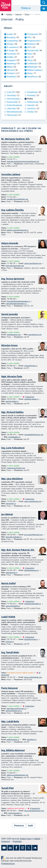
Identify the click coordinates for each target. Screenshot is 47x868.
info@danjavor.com (14, 335)
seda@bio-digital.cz (31, 399)
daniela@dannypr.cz (31, 570)
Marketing (11, 64)
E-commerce (12, 47)
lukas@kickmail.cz (31, 639)
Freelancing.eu (3, 857)
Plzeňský (31, 95)
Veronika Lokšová (10, 174)
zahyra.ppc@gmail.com (32, 263)
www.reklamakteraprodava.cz (16, 304)
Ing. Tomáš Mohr (10, 652)
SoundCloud (35, 848)
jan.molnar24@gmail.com (33, 535)
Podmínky (17, 841)
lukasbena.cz (31, 739)
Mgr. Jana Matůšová (12, 478)
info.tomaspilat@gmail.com (34, 811)
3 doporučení (29, 568)
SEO (29, 47)
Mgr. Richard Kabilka (12, 412)
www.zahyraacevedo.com (15, 266)
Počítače (11, 73)
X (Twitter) (28, 848)
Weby (29, 73)
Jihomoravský (13, 99)
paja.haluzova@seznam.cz (16, 708)
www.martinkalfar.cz (13, 606)
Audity (10, 34)
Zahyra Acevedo (9, 243)
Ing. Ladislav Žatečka (12, 209)
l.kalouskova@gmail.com (16, 468)
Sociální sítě (32, 50)
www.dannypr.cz (11, 573)
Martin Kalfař (8, 583)
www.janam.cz (11, 503)
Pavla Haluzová (9, 688)
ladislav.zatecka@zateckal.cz (17, 230)
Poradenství (32, 34)
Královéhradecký (14, 105)
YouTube (4, 848)
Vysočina (31, 108)
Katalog (9, 14)
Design (10, 44)
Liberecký (11, 108)
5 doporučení (29, 499)
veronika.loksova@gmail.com (17, 199)
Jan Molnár (7, 514)
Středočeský (32, 102)
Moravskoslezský (14, 112)
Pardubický (32, 92)
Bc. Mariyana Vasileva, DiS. (15, 138)
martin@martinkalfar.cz (32, 604)
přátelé (37, 839)
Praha (27, 14)
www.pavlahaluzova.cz (14, 711)
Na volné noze (2, 14)
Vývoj (29, 60)
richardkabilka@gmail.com (33, 435)
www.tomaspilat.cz (15, 813)
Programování (33, 41)
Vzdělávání (32, 64)
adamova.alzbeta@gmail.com (17, 775)
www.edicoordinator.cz (14, 537)
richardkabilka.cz (14, 437)
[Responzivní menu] (43, 8)
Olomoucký (12, 115)
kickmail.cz (10, 642)
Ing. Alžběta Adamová (13, 750)
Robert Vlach (26, 839)
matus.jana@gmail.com (32, 501)
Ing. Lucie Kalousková (13, 447)
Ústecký (30, 105)
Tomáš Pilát (7, 788)
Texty (29, 54)
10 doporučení (35, 808)
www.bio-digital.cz (12, 401)
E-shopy (10, 50)
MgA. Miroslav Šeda (11, 376)
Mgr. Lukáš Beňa (10, 721)
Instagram (11, 60)
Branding (11, 37)
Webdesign (32, 67)
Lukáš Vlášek (8, 616)
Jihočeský (11, 95)
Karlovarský (12, 102)
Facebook (11, 54)
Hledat (43, 2)
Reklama (31, 44)
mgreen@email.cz (30, 366)
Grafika (10, 57)
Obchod (10, 70)
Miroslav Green (9, 345)
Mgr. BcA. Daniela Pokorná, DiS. (18, 549)
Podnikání (11, 77)
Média (9, 67)
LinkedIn (10, 848)
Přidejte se (26, 8)
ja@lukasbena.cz (13, 739)
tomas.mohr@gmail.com (33, 677)
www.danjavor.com (35, 335)
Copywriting (12, 41)
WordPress (32, 77)
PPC (29, 37)
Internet (18, 14)
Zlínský (30, 112)
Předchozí (19, 826)
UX (28, 57)
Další (30, 826)
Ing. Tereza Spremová (12, 278)
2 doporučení (29, 397)
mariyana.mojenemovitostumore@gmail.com (23, 161)
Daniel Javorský (9, 314)
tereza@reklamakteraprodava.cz (18, 301)
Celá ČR (11, 92)
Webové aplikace (35, 70)
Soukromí (5, 841)
